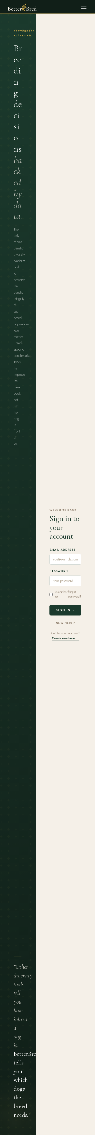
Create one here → (65, 638)
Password (58, 571)
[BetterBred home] (22, 7)
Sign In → (65, 610)
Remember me (61, 594)
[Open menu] (84, 7)
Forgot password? (74, 594)
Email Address (62, 550)
